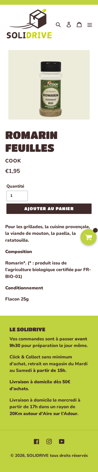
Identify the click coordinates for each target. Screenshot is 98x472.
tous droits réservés (69, 455)
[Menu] (89, 24)
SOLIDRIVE (38, 455)
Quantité (15, 186)
